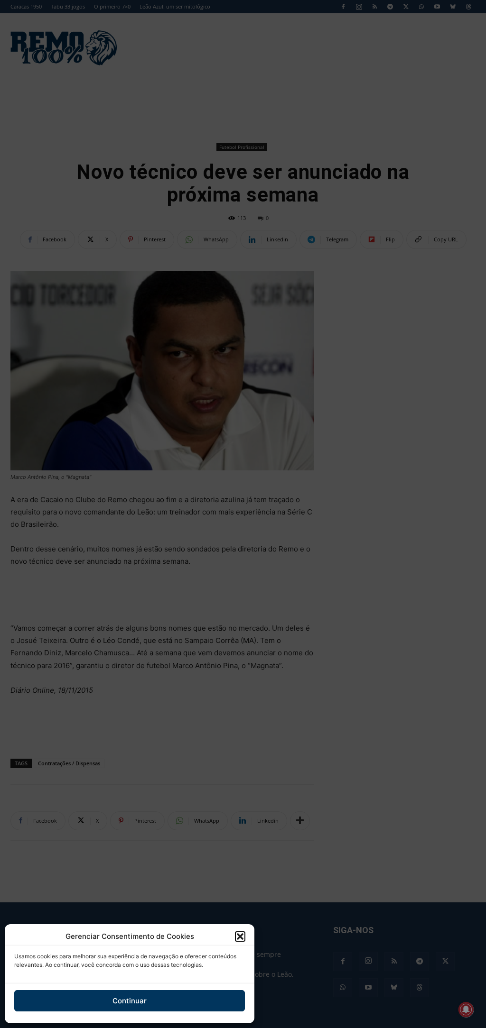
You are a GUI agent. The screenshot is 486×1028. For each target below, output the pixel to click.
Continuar (129, 1000)
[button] (240, 936)
